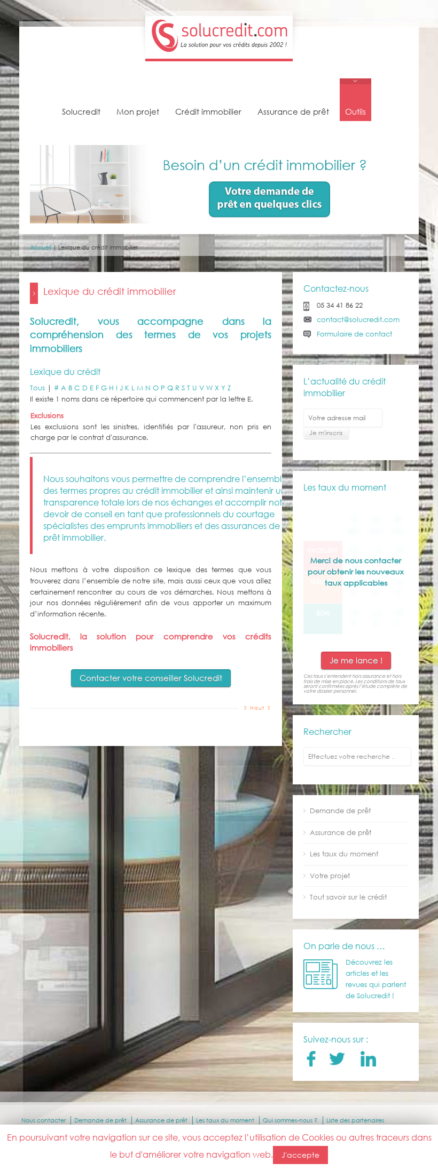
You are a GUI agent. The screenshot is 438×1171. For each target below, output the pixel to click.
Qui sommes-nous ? (290, 1120)
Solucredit (81, 111)
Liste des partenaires (355, 1120)
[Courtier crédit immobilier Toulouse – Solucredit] (219, 52)
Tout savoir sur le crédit (348, 897)
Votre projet (330, 875)
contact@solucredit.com (358, 319)
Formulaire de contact (354, 334)
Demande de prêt (340, 810)
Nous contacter (43, 1120)
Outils (355, 111)
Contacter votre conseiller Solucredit (151, 677)
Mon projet (137, 111)
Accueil (40, 247)
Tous (37, 387)
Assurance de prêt (293, 111)
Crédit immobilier (208, 111)
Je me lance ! (356, 660)
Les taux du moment (344, 854)
